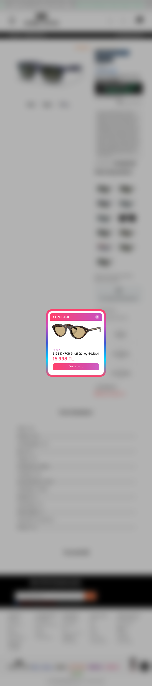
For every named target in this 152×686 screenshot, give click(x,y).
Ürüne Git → (76, 366)
